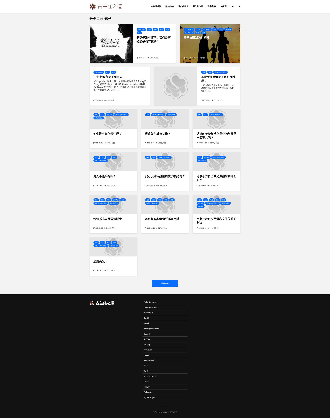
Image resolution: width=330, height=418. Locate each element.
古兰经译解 (156, 6)
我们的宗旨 (183, 6)
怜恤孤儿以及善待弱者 (107, 218)
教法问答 (170, 6)
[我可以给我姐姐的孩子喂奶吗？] (165, 161)
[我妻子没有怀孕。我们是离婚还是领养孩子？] (111, 43)
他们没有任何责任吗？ (107, 133)
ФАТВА (147, 339)
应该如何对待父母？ (158, 133)
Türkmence (148, 392)
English (146, 318)
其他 (155, 29)
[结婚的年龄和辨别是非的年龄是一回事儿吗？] (216, 119)
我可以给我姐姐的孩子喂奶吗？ (165, 176)
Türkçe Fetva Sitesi (151, 307)
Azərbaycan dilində (151, 328)
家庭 (221, 29)
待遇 (108, 200)
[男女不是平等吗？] (113, 161)
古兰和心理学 (189, 29)
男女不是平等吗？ (104, 176)
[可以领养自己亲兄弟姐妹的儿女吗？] (216, 161)
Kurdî (146, 371)
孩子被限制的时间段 (196, 37)
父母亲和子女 (189, 33)
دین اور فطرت (149, 397)
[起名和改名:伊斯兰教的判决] (165, 204)
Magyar (147, 387)
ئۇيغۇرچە (147, 344)
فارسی (146, 355)
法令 (172, 200)
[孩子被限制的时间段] (210, 43)
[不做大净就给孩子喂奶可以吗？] (175, 86)
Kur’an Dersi (148, 313)
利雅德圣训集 (99, 72)
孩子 (139, 33)
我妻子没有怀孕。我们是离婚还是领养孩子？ (154, 39)
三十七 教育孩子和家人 (107, 77)
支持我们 (224, 6)
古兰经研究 (207, 29)
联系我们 (212, 6)
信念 (96, 157)
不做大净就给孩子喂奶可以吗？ (218, 78)
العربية (146, 323)
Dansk (146, 381)
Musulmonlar (149, 360)
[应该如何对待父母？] (165, 119)
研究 (197, 33)
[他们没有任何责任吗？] (113, 119)
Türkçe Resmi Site (150, 302)
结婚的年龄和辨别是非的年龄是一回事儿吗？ (216, 135)
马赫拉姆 (200, 206)
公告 (149, 29)
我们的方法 (198, 6)
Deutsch (147, 334)
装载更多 (165, 283)
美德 (203, 33)
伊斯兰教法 (141, 29)
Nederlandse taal (150, 376)
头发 (102, 242)
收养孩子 (109, 115)
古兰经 (198, 29)
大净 (204, 72)
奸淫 (199, 200)
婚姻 (167, 29)
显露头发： (100, 261)
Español (147, 365)
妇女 (161, 29)
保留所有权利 (172, 412)
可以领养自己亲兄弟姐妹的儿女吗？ (216, 178)
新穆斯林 (228, 29)
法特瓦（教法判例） (220, 72)
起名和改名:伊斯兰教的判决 (162, 218)
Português (148, 350)
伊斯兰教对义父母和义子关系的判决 (216, 220)
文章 (123, 200)
